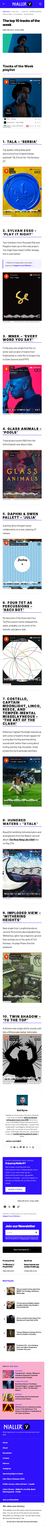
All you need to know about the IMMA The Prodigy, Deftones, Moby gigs (28, 1291)
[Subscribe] (36, 1232)
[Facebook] (27, 1147)
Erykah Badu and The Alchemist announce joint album (27, 1398)
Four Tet (25, 11)
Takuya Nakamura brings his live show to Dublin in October (29, 1333)
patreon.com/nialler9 (13, 1141)
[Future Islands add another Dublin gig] (32, 1265)
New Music (6, 11)
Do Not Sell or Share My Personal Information (22, 1522)
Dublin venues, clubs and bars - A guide (19, 1484)
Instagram (7, 1468)
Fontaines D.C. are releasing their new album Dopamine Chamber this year (27, 1347)
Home (5, 1442)
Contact (6, 1458)
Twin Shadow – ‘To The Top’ (22, 1018)
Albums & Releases (21, 1381)
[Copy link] (18, 1207)
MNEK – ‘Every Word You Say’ (20, 338)
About (5, 1448)
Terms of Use (34, 1238)
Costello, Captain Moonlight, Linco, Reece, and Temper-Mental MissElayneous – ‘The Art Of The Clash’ (22, 711)
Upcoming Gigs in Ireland (13, 1474)
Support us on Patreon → (23, 265)
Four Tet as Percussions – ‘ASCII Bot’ (17, 606)
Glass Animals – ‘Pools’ (22, 430)
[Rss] (33, 1147)
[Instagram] (11, 1147)
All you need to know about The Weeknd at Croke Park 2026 (29, 1319)
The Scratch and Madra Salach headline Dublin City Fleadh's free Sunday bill (28, 1305)
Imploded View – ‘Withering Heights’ (22, 916)
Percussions (7, 14)
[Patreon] (21, 1147)
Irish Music (18, 1371)
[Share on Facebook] (5, 1207)
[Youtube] (14, 1147)
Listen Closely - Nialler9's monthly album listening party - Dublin (19, 1490)
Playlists (15, 11)
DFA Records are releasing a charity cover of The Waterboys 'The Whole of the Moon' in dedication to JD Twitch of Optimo (28, 1410)
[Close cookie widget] (41, 1505)
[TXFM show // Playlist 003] (12, 1265)
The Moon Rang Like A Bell (22, 839)
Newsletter (7, 1453)
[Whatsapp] (18, 1147)
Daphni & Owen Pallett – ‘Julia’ (20, 515)
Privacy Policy (24, 1238)
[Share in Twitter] (9, 1207)
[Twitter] (30, 1147)
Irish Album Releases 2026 (13, 1479)
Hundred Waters (35, 11)
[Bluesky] (24, 1147)
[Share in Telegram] (14, 1207)
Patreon (6, 1463)
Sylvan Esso (17, 14)
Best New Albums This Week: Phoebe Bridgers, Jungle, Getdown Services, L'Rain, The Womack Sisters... (28, 1387)
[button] (3, 4)
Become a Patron (15, 1189)
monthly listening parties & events (25, 1134)
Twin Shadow (28, 14)
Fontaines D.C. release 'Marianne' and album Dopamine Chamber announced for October (27, 1375)
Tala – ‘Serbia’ (22, 142)
